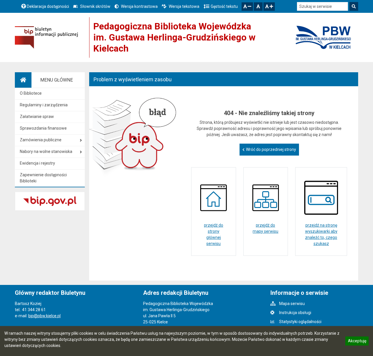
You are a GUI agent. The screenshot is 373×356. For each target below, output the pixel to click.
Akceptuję (357, 342)
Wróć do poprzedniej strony (271, 149)
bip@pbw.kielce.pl (44, 315)
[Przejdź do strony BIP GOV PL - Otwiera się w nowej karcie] (46, 37)
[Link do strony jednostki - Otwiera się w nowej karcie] (323, 38)
